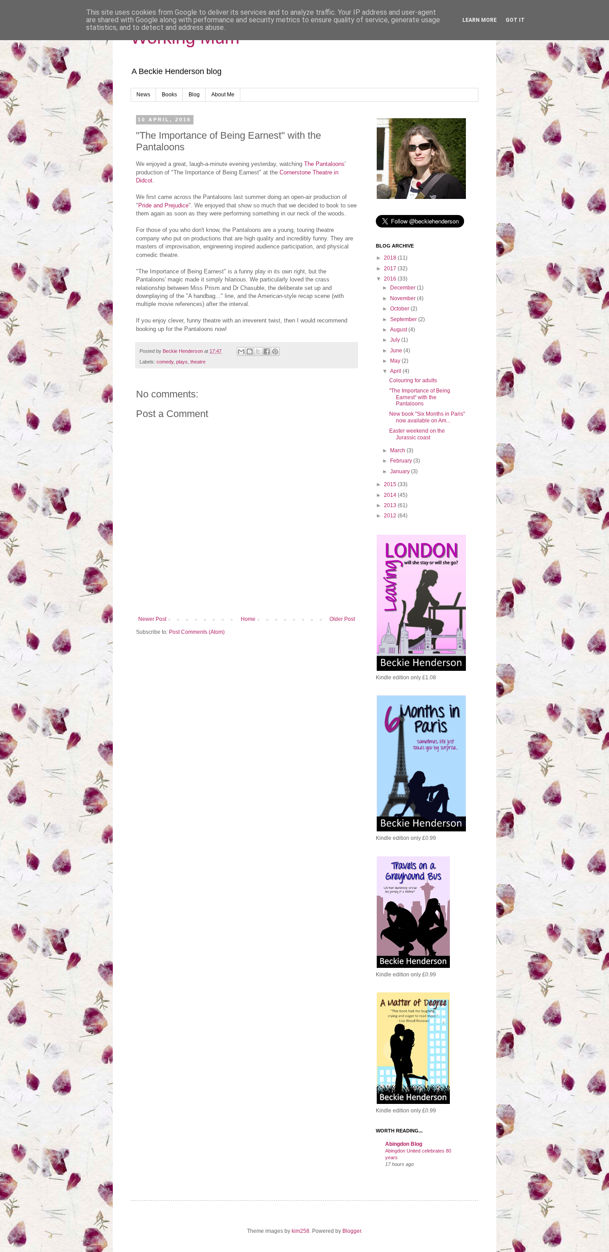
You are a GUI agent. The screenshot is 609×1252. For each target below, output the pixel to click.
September (404, 319)
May (396, 361)
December (403, 288)
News (143, 94)
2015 (391, 484)
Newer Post (152, 619)
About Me (223, 94)
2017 (391, 268)
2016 (391, 279)
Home (248, 619)
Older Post (342, 619)
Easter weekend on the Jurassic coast (417, 434)
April (396, 371)
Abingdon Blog (403, 1144)
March (398, 450)
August (399, 329)
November (403, 298)
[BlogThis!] (249, 351)
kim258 (300, 1231)
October (400, 309)
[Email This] (241, 351)
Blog (194, 94)
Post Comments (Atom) (197, 632)
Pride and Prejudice (163, 205)
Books (169, 94)
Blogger (351, 1231)
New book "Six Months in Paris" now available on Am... (427, 417)
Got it (515, 20)
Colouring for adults (413, 380)
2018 (391, 258)
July (395, 340)
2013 (391, 505)
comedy (164, 361)
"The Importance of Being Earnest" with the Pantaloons (419, 397)
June (396, 350)
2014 (391, 495)
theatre (198, 361)
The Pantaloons (324, 164)
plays (182, 361)
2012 (391, 515)
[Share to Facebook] (266, 351)
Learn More (479, 20)
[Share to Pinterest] (275, 351)
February (401, 461)
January (400, 471)
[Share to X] (258, 351)
